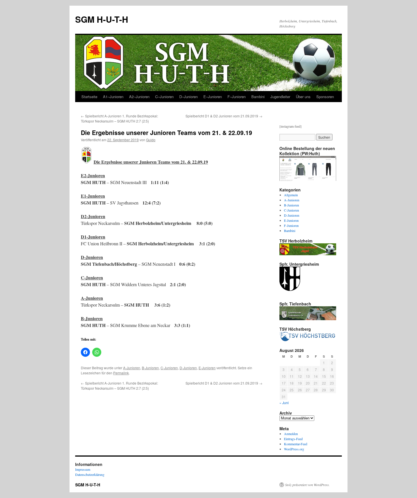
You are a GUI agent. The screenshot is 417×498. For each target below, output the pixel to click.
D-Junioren (188, 367)
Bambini (258, 96)
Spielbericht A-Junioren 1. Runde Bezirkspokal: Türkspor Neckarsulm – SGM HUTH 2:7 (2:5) (119, 118)
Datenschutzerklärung (89, 474)
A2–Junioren (139, 96)
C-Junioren (169, 367)
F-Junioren (291, 225)
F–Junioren (237, 96)
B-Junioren (150, 367)
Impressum (82, 469)
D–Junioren (188, 96)
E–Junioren (212, 96)
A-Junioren (131, 367)
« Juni (284, 402)
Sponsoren (325, 96)
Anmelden (291, 433)
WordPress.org (294, 449)
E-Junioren (207, 367)
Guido (150, 139)
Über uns (303, 96)
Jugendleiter (280, 96)
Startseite (89, 96)
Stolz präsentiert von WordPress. (307, 484)
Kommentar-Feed (295, 444)
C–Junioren (164, 96)
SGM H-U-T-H (101, 19)
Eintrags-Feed (293, 438)
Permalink (121, 372)
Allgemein (291, 195)
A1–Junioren (113, 96)
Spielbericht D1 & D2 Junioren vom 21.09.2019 (224, 115)
